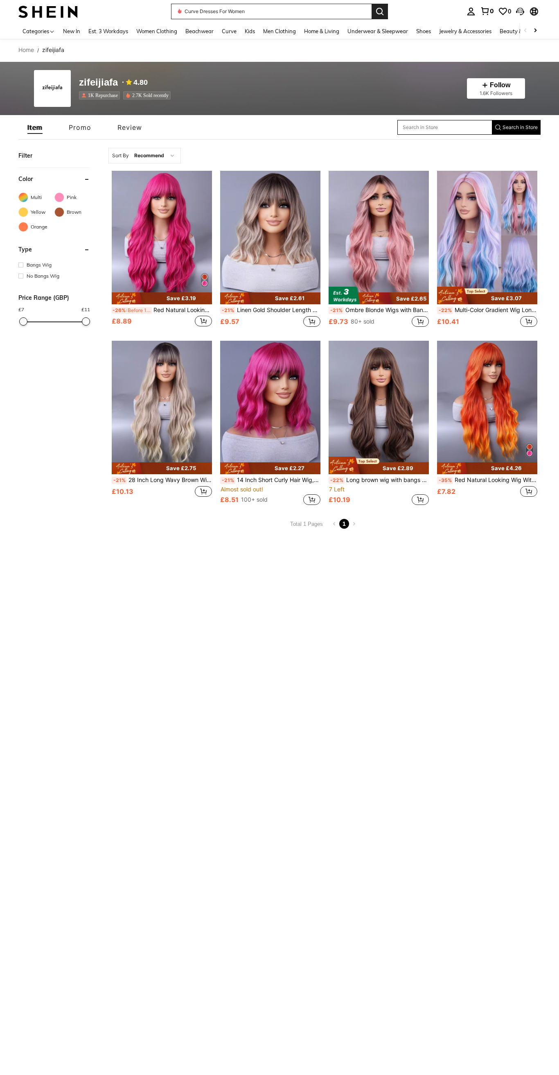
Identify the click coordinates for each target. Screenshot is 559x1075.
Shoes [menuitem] (423, 31)
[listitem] (101, 95)
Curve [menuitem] (229, 31)
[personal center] (471, 11)
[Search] (380, 11)
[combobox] (144, 155)
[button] (520, 11)
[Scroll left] (525, 31)
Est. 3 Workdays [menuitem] (108, 31)
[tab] (35, 127)
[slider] (23, 321)
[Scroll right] (535, 31)
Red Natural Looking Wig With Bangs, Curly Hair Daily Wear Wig (162, 310)
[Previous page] (334, 524)
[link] (487, 11)
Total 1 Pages (306, 524)
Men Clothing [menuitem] (279, 31)
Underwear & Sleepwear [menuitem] (377, 31)
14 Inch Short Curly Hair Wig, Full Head (271, 480)
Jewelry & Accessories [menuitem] (465, 31)
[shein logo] (48, 11)
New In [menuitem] (71, 31)
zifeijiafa (98, 82)
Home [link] (26, 50)
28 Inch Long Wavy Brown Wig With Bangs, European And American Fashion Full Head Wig (162, 480)
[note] (162, 298)
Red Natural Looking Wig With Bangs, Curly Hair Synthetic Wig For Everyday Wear (488, 480)
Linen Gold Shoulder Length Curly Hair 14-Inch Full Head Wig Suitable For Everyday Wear (271, 310)
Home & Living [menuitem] (321, 31)
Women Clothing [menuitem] (156, 31)
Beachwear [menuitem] (199, 31)
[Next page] (354, 524)
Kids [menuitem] (250, 31)
